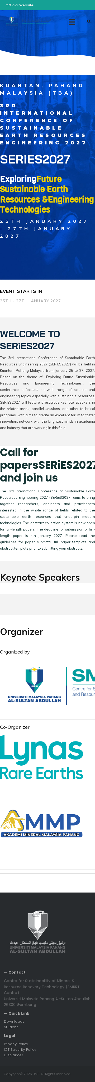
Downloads (14, 1021)
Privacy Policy (16, 1043)
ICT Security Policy (20, 1049)
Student (11, 1027)
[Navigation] (72, 21)
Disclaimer (13, 1055)
